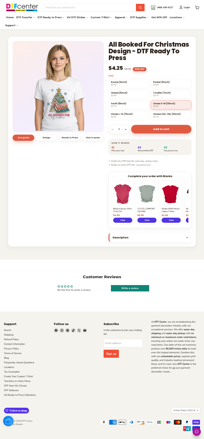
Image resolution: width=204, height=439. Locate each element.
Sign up (111, 354)
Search (7, 330)
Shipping (9, 334)
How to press (93, 137)
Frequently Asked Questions (19, 362)
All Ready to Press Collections (20, 395)
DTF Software (11, 390)
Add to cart (161, 129)
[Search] (140, 7)
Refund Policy (11, 339)
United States (184, 410)
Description (120, 237)
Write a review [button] (130, 288)
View (122, 220)
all (174, 367)
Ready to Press (70, 137)
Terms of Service (13, 353)
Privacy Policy (11, 348)
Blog (6, 357)
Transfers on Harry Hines (17, 381)
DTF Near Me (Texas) (15, 385)
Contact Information (14, 344)
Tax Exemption (12, 371)
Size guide (23, 137)
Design (46, 137)
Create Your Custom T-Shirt (18, 376)
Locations (9, 367)
